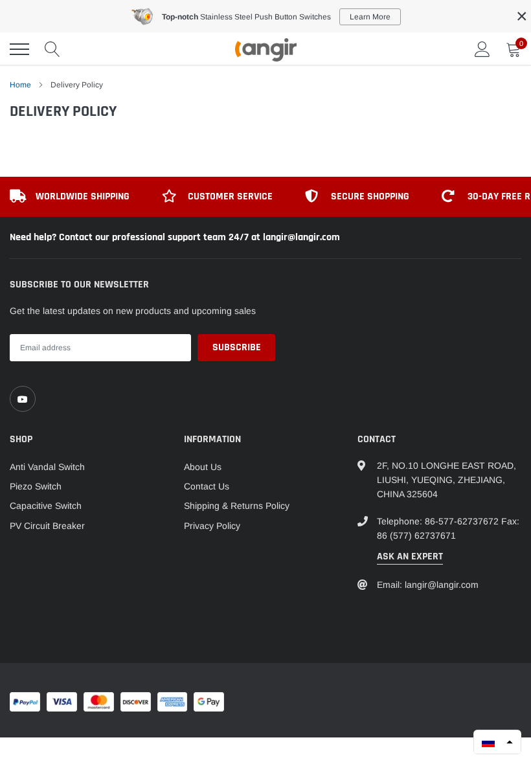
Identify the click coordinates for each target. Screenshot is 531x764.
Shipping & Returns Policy (236, 505)
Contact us (206, 486)
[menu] (19, 49)
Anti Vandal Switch (47, 467)
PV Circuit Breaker (47, 526)
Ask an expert (410, 556)
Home (20, 84)
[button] (497, 742)
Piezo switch (36, 486)
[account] (482, 49)
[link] (23, 399)
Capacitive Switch (46, 505)
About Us (202, 467)
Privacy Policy (212, 526)
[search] (52, 49)
